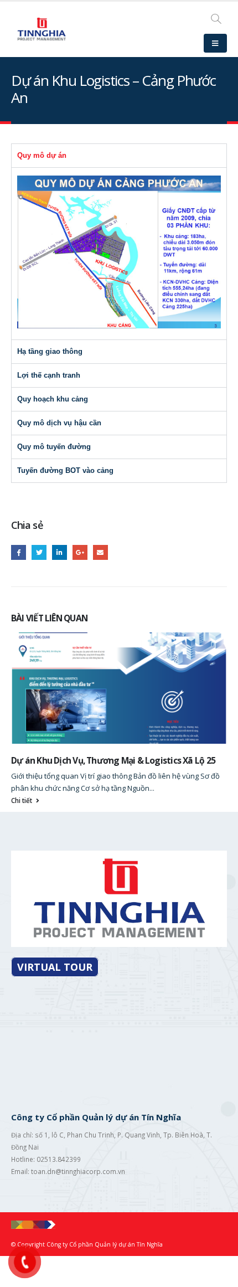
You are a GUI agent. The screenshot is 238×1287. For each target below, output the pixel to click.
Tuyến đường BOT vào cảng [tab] (65, 470)
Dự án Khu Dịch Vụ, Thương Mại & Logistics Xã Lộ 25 (113, 760)
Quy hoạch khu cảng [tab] (52, 399)
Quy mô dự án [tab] (41, 155)
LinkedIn (59, 552)
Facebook (18, 552)
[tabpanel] (119, 253)
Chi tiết (22, 800)
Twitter (39, 552)
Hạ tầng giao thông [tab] (49, 351)
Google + (80, 552)
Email (100, 552)
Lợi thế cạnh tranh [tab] (48, 375)
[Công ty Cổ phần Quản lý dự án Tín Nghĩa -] (41, 29)
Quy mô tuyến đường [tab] (54, 446)
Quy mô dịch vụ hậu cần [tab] (59, 423)
